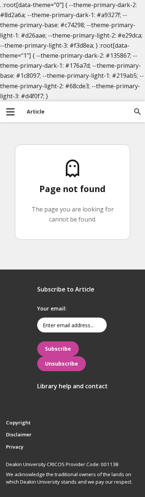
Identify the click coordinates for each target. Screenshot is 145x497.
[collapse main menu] (10, 111)
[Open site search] (137, 111)
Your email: (52, 308)
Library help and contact (72, 386)
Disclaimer (19, 434)
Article (36, 111)
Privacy (14, 446)
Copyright (18, 422)
